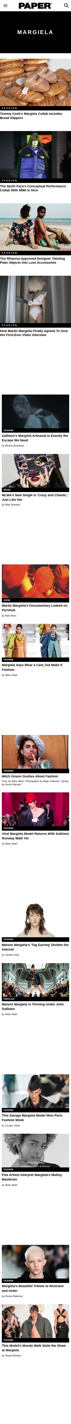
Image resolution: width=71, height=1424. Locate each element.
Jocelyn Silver (12, 1125)
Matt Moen (10, 615)
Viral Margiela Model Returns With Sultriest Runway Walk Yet (35, 836)
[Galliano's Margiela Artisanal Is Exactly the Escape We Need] (35, 411)
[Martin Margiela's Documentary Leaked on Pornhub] (35, 581)
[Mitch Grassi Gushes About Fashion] (35, 752)
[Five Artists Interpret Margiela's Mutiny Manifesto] (35, 1150)
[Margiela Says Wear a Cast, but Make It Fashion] (35, 641)
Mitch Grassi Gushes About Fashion (30, 776)
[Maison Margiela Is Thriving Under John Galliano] (35, 980)
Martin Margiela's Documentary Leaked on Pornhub (34, 608)
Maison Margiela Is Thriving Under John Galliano (33, 1006)
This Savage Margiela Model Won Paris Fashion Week (32, 1118)
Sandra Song (12, 954)
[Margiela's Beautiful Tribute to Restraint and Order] (35, 1262)
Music (7, 490)
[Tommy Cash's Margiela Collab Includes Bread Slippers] (35, 82)
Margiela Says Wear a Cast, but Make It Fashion (32, 667)
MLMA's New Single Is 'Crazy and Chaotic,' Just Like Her (35, 497)
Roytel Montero (13, 1355)
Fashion (10, 108)
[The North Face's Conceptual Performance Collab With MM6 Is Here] (35, 154)
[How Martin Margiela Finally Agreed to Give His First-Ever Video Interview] (35, 299)
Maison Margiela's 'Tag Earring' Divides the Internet (35, 947)
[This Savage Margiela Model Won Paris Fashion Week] (35, 1091)
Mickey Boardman (14, 445)
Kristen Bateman (14, 1296)
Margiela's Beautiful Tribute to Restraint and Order (33, 1288)
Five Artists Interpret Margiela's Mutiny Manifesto (32, 1177)
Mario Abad (11, 675)
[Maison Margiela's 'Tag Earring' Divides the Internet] (35, 920)
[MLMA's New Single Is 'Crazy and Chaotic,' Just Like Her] (35, 471)
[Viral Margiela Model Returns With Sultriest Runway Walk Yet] (35, 809)
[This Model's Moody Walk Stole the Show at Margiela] (35, 1321)
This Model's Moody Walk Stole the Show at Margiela (34, 1348)
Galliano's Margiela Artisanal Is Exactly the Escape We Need (35, 438)
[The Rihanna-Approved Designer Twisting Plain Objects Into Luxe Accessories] (35, 227)
